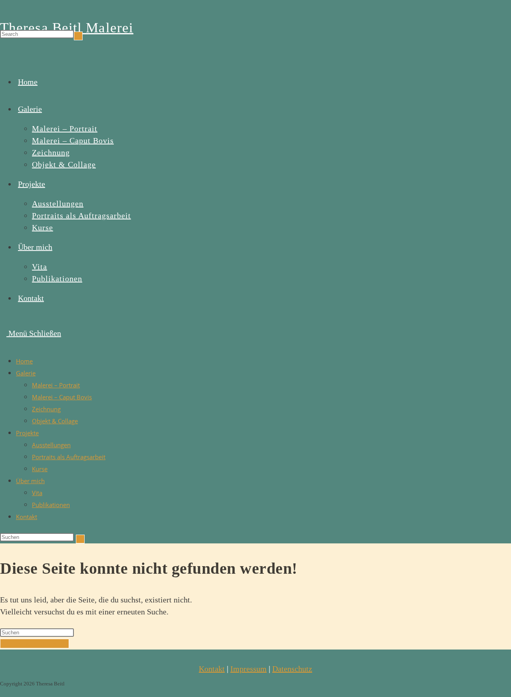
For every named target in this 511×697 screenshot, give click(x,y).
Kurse (40, 469)
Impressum (248, 668)
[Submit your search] (78, 36)
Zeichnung (46, 409)
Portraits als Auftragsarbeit (68, 457)
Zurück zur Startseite (34, 643)
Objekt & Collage (55, 421)
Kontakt (26, 517)
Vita (37, 493)
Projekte (27, 433)
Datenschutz (292, 668)
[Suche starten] (80, 539)
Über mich (30, 481)
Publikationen (51, 505)
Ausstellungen (51, 445)
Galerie (26, 373)
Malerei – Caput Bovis (62, 397)
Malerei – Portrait (56, 385)
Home (24, 361)
